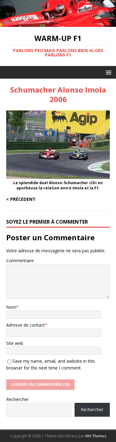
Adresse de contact (25, 325)
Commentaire (20, 260)
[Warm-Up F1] (58, 23)
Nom (11, 307)
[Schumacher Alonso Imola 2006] (58, 175)
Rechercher (17, 399)
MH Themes (95, 436)
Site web (14, 343)
